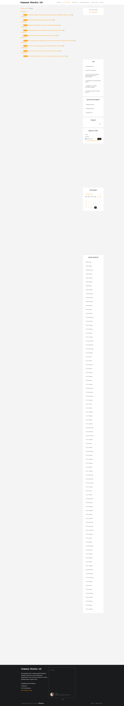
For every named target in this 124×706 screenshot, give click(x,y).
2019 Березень (89, 270)
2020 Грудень (89, 352)
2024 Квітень (89, 502)
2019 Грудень (89, 305)
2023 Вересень (89, 475)
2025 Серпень (89, 565)
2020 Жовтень (89, 345)
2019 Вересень (89, 293)
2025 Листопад (89, 577)
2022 (26, 8)
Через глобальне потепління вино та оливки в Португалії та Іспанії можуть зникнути (51, 40)
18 (86, 205)
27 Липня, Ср (24, 16)
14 (93, 203)
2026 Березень (89, 593)
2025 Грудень (89, 581)
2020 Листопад (89, 349)
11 (86, 203)
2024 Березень (89, 498)
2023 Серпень (89, 471)
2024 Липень (89, 514)
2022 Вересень (89, 427)
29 (95, 207)
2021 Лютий (89, 360)
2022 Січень (89, 404)
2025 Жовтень (89, 573)
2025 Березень (89, 546)
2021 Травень (89, 372)
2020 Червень (89, 329)
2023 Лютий (89, 447)
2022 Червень (89, 416)
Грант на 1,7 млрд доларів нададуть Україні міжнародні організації (45, 45)
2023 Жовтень (89, 479)
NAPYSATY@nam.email (26, 690)
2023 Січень (89, 443)
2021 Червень (89, 376)
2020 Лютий (89, 313)
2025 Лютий (89, 542)
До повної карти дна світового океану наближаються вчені (44, 51)
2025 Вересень (89, 569)
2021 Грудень (89, 400)
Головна (22, 8)
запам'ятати (90, 138)
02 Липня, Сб (24, 53)
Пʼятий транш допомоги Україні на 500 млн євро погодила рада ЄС (45, 30)
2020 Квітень (89, 321)
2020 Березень (89, 317)
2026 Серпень (89, 609)
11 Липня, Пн (23, 37)
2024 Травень (89, 506)
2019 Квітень (89, 274)
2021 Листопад (89, 396)
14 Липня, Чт (23, 32)
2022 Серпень (89, 423)
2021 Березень (89, 364)
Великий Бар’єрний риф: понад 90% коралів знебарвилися (43, 25)
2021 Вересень (89, 388)
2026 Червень (89, 601)
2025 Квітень (89, 550)
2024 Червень (89, 510)
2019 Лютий (89, 266)
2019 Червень (89, 282)
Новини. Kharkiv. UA (31, 2)
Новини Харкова (90, 104)
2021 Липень (89, 380)
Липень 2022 (89, 194)
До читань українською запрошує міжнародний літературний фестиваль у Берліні (49, 14)
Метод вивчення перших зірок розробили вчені (40, 20)
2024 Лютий (89, 494)
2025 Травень (89, 554)
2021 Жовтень (89, 392)
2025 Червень (89, 557)
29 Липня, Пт (24, 11)
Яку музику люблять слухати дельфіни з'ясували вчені (42, 35)
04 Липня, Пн (24, 47)
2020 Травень (89, 325)
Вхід (96, 12)
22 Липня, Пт (24, 22)
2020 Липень (89, 333)
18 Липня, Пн (24, 27)
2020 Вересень (89, 341)
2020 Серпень (89, 337)
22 (95, 205)
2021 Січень (89, 356)
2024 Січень (89, 490)
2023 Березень (89, 451)
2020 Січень (89, 309)
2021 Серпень (89, 384)
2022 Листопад (89, 435)
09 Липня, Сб (24, 42)
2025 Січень (89, 538)
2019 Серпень (89, 289)
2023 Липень (89, 467)
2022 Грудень (89, 439)
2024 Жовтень (89, 526)
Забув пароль (90, 140)
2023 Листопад (89, 483)
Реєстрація (92, 12)
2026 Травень (89, 597)
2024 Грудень (89, 534)
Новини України (90, 108)
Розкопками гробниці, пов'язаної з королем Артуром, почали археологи (47, 56)
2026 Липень (89, 605)
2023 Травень (89, 459)
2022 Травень (89, 412)
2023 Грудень (89, 487)
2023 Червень (89, 463)
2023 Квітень (89, 455)
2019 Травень (89, 278)
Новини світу (89, 112)
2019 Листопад (89, 301)
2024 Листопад (89, 530)
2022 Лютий (89, 408)
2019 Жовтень (89, 297)
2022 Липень (89, 419)
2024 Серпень (89, 518)
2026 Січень (89, 585)
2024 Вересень (89, 522)
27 (91, 207)
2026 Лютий (89, 589)
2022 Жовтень (89, 431)
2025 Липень (89, 561)
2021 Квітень (89, 368)
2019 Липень (89, 285)
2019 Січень (88, 262)
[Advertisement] (93, 37)
